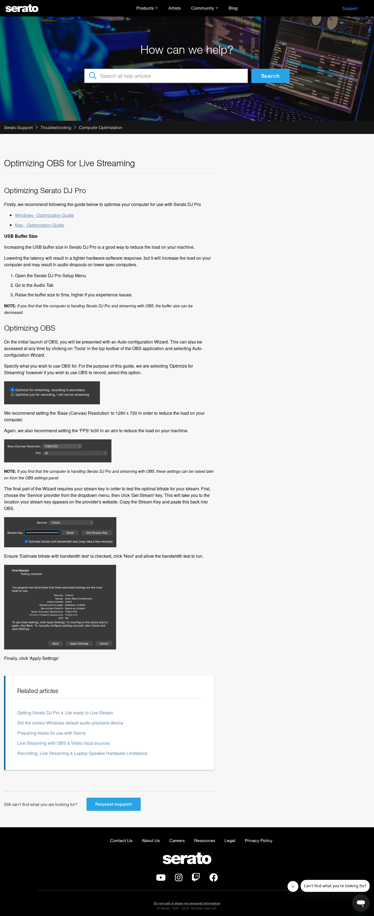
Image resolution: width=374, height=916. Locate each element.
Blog (233, 7)
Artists (174, 7)
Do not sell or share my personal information (187, 903)
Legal (230, 840)
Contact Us (121, 840)
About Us (151, 840)
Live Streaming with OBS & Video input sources (63, 743)
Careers (177, 840)
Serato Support (18, 127)
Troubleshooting (56, 127)
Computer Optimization (100, 127)
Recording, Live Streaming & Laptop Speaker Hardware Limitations (82, 753)
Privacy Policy (258, 840)
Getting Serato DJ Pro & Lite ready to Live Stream (65, 712)
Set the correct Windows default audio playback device (70, 723)
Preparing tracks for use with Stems (51, 733)
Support (350, 8)
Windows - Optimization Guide (44, 215)
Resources (204, 840)
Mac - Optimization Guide (39, 225)
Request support (113, 804)
